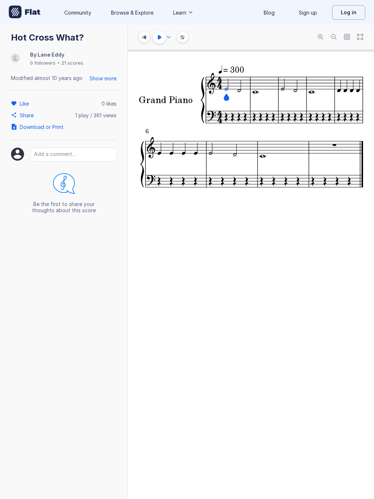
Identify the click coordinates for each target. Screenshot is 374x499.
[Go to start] (144, 37)
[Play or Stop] (159, 37)
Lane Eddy (51, 55)
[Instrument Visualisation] (182, 37)
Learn (179, 12)
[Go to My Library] (25, 12)
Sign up (308, 12)
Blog (269, 12)
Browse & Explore (132, 12)
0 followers (43, 63)
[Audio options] (169, 37)
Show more (103, 78)
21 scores (72, 63)
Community (77, 12)
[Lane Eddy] (15, 59)
